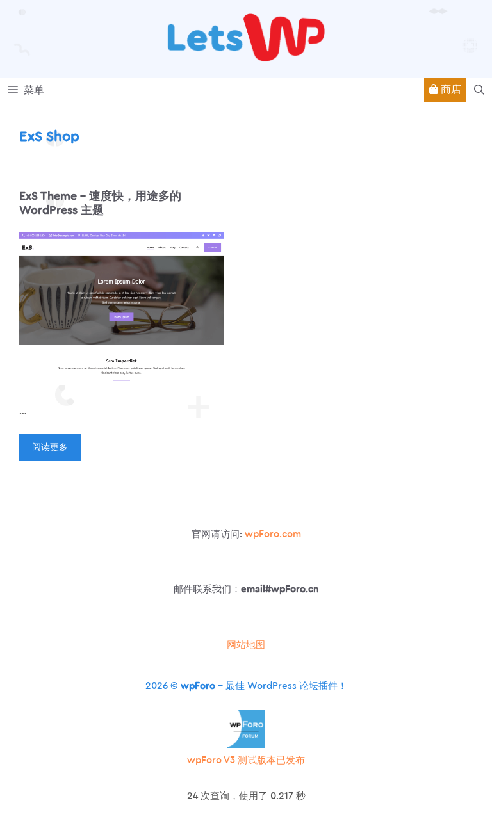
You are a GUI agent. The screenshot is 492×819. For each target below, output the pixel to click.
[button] (479, 90)
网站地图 (246, 645)
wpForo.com (273, 534)
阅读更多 (50, 447)
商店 (449, 90)
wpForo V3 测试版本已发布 (246, 760)
